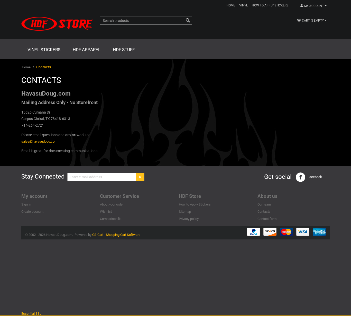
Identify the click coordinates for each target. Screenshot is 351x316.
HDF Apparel (86, 49)
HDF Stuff (124, 49)
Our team (264, 204)
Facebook (314, 177)
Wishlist (106, 211)
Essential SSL (31, 313)
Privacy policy (189, 219)
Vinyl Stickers (43, 49)
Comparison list (111, 219)
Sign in (26, 204)
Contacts (264, 211)
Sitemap (185, 211)
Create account (32, 211)
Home (230, 5)
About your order (112, 204)
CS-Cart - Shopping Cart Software (116, 235)
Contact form (266, 219)
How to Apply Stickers (270, 5)
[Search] (188, 20)
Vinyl (243, 5)
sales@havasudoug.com (39, 141)
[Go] (140, 177)
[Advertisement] (175, 275)
